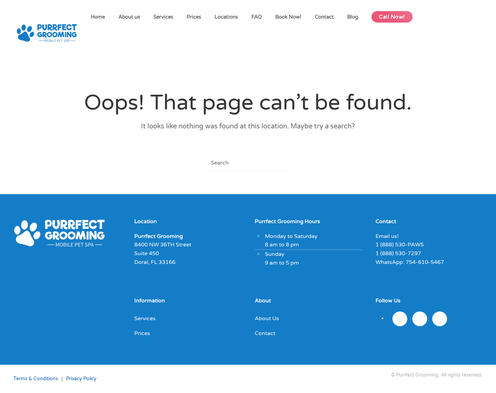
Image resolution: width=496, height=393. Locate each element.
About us (129, 17)
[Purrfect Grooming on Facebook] (419, 318)
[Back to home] (48, 34)
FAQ (256, 17)
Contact (324, 17)
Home (98, 17)
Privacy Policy (81, 379)
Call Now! (392, 16)
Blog (352, 17)
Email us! (387, 236)
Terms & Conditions (35, 379)
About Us (267, 318)
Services (163, 17)
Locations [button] (226, 17)
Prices (194, 17)
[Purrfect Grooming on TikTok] (439, 318)
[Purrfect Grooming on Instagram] (399, 318)
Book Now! (288, 17)
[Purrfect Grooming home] (59, 232)
